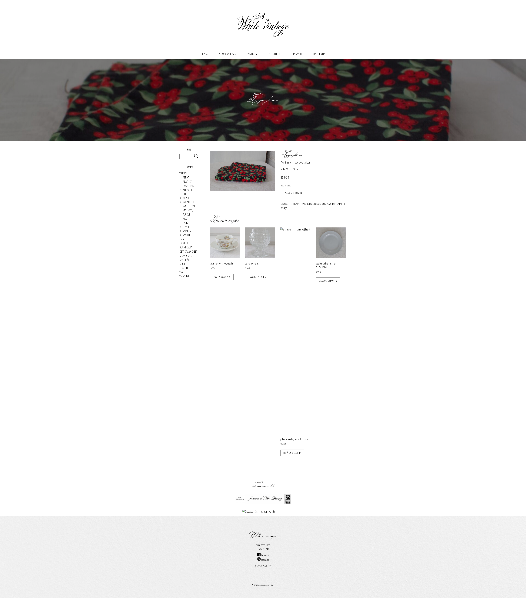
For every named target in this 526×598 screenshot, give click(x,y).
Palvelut (251, 54)
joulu (324, 204)
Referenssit (274, 54)
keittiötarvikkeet (188, 251)
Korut (186, 198)
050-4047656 (264, 548)
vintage (284, 208)
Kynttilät (184, 260)
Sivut (273, 585)
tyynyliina (341, 204)
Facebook (265, 555)
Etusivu (204, 54)
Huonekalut (189, 186)
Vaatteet (187, 235)
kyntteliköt (189, 206)
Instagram (265, 559)
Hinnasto (297, 54)
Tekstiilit (187, 227)
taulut (186, 223)
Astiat (186, 177)
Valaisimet (188, 231)
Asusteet (187, 181)
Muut (185, 218)
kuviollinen (331, 204)
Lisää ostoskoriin (293, 193)
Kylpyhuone (189, 202)
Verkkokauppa (226, 54)
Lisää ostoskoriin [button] (221, 277)
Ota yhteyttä (319, 54)
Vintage (183, 173)
